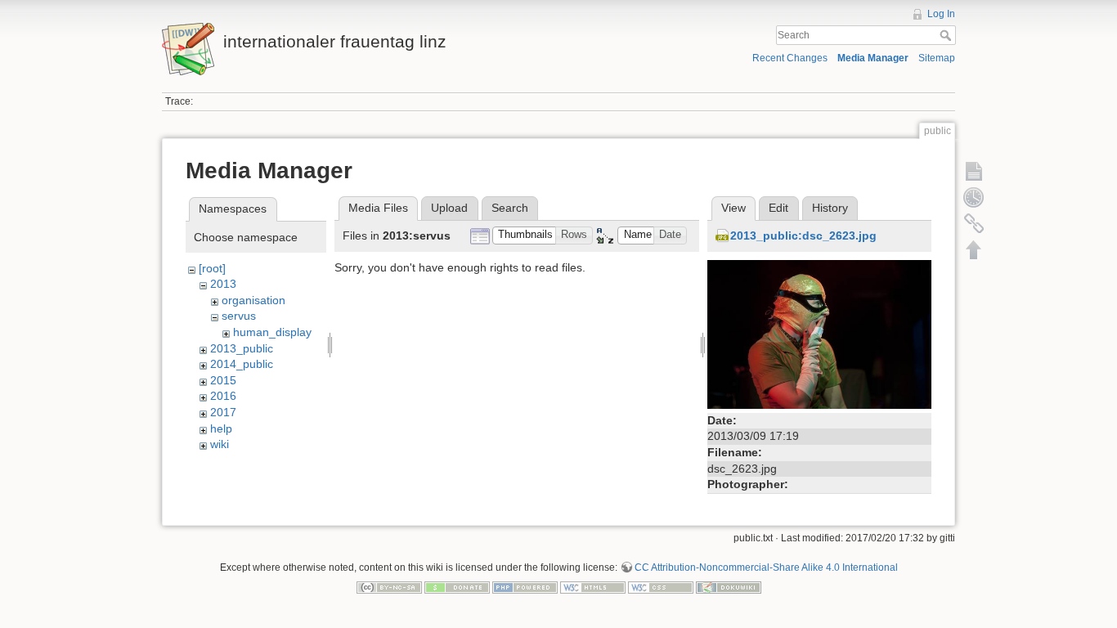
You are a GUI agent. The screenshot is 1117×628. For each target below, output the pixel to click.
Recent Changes (790, 58)
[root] (212, 268)
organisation (253, 300)
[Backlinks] (974, 223)
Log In (941, 14)
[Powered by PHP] (525, 587)
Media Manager (872, 58)
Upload (449, 207)
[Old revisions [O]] (974, 197)
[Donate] (457, 587)
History (830, 207)
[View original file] (819, 332)
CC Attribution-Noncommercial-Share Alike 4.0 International (766, 567)
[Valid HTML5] (593, 587)
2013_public (241, 348)
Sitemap (936, 58)
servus (239, 315)
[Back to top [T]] (974, 249)
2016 (223, 395)
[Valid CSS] (660, 587)
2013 (223, 283)
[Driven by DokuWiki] (728, 587)
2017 (223, 412)
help (221, 428)
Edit (778, 207)
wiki (219, 444)
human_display (272, 332)
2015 (223, 380)
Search (947, 35)
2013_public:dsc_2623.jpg (803, 235)
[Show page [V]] (974, 171)
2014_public (241, 363)
